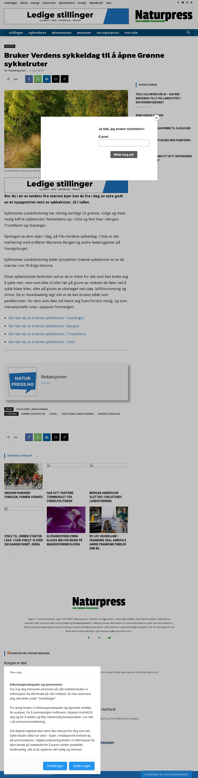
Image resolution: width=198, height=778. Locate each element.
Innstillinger (55, 766)
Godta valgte (81, 766)
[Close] (156, 118)
